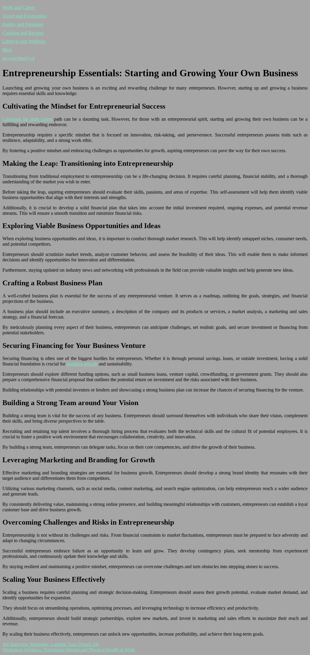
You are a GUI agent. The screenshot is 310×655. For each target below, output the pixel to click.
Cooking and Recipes (23, 32)
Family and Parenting (22, 24)
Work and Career (18, 7)
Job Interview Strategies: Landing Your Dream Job (50, 644)
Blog (7, 49)
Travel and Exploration (24, 15)
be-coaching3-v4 (18, 58)
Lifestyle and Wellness (23, 41)
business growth (82, 363)
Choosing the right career (28, 119)
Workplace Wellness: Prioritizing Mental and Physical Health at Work (68, 649)
